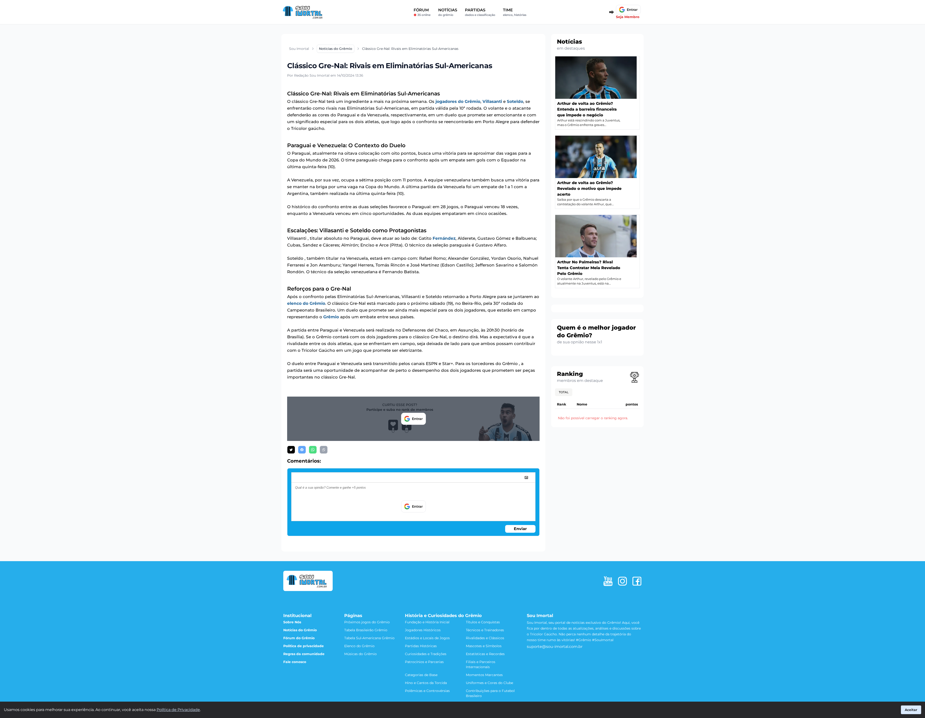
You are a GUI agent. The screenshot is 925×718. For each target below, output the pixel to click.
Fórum (422, 12)
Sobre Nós (292, 622)
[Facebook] (637, 581)
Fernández (444, 238)
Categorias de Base (421, 675)
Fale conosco (294, 662)
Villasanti (492, 101)
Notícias (447, 12)
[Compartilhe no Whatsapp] (313, 450)
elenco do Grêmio (306, 303)
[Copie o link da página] (324, 450)
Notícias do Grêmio (300, 630)
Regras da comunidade (303, 654)
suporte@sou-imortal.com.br (554, 646)
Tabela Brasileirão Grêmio (365, 630)
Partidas (480, 12)
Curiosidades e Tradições (425, 654)
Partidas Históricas (421, 646)
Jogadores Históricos (423, 630)
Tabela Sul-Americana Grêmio (369, 638)
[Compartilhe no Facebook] (302, 450)
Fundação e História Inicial (427, 622)
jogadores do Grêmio (458, 101)
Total (563, 392)
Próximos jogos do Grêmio (367, 622)
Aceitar (911, 710)
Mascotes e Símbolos (484, 646)
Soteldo (515, 101)
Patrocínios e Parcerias (424, 662)
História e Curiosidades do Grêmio (443, 615)
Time (514, 12)
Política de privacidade (303, 646)
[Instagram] (622, 581)
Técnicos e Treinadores (485, 630)
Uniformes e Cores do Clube (489, 683)
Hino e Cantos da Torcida (426, 683)
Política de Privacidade (178, 709)
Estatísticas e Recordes (485, 654)
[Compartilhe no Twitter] (291, 450)
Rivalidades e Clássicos (485, 638)
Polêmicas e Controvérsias (427, 691)
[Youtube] (608, 581)
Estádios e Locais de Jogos (427, 638)
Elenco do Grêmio (359, 646)
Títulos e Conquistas (483, 622)
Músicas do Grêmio (360, 654)
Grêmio (331, 316)
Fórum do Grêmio (299, 638)
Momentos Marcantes (484, 675)
